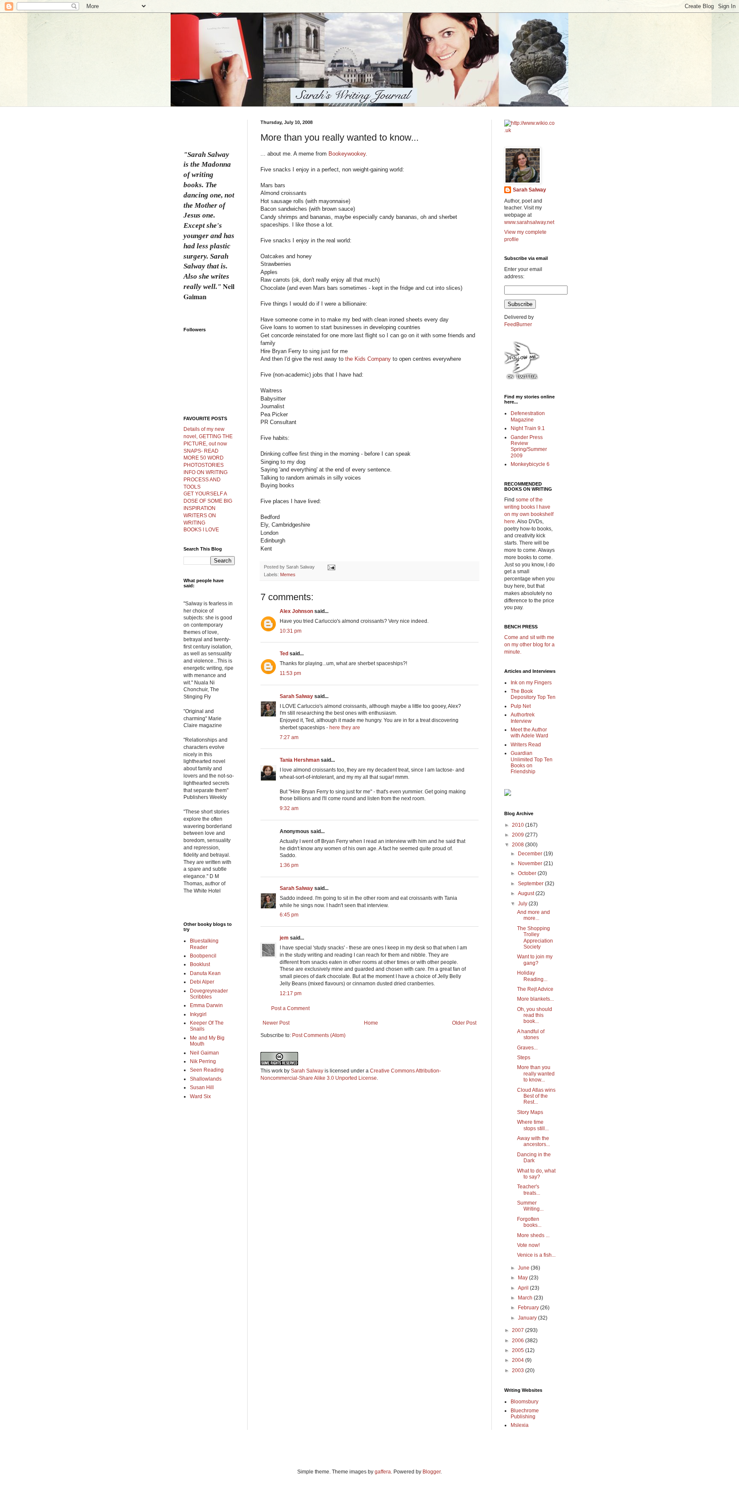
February (529, 1308)
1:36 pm (289, 865)
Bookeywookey (347, 153)
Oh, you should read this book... (534, 1015)
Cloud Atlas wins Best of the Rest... (536, 1096)
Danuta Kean (205, 973)
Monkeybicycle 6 (530, 464)
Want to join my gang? (535, 960)
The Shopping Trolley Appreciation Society (535, 937)
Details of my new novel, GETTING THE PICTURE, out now (208, 436)
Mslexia (520, 1425)
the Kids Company (368, 359)
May (523, 1278)
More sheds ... (533, 1235)
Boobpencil (203, 956)
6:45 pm (289, 915)
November (531, 863)
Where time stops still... (533, 1125)
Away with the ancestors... (533, 1141)
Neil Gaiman (204, 1053)
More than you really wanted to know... (536, 1073)
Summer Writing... (530, 1206)
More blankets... (535, 999)
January (528, 1318)
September (531, 884)
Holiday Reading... (532, 976)
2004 (518, 1360)
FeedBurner (518, 324)
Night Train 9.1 (528, 428)
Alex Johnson (296, 611)
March (526, 1298)
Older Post (464, 1023)
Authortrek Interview (523, 718)
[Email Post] (331, 566)
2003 (518, 1370)
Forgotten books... (529, 1222)
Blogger (431, 1472)
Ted (284, 654)
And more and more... (533, 915)
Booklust (200, 964)
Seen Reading (207, 1070)
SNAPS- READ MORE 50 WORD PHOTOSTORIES (203, 458)
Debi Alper (202, 982)
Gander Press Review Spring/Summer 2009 (529, 446)
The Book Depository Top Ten (533, 694)
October (528, 873)
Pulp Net (521, 706)
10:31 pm (291, 631)
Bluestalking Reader (204, 944)
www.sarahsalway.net (529, 222)
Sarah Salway (296, 696)
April (524, 1288)
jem (284, 938)
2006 (518, 1341)
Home (371, 1023)
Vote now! (528, 1245)
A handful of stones (530, 1034)
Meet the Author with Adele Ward (529, 733)
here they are (344, 728)
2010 (518, 825)
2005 (518, 1350)
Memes (288, 574)
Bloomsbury (524, 1402)
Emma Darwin (206, 1005)
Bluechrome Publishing (525, 1414)
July (523, 904)
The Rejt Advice (535, 989)
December (531, 854)
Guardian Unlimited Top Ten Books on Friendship (532, 762)
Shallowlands (206, 1079)
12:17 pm (291, 993)
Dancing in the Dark (534, 1158)
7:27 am (289, 737)
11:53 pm (290, 673)
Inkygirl (198, 1014)
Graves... (527, 1048)
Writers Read (526, 745)
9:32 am (289, 808)
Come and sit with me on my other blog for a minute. (529, 644)
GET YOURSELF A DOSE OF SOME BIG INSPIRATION (207, 501)
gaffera (383, 1472)
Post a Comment (290, 1008)
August (526, 893)
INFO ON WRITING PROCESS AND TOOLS (205, 479)
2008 (518, 845)
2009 (518, 835)
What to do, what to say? (536, 1174)
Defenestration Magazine (528, 416)
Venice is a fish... (536, 1255)
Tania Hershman (299, 760)
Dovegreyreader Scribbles (209, 994)
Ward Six (200, 1096)
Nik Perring (203, 1061)
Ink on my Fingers (531, 683)
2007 (518, 1330)
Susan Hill (202, 1087)
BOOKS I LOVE (201, 530)
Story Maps (530, 1112)
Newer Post (276, 1023)
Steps (523, 1058)
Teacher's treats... (528, 1190)
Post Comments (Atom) (319, 1035)
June (524, 1268)
